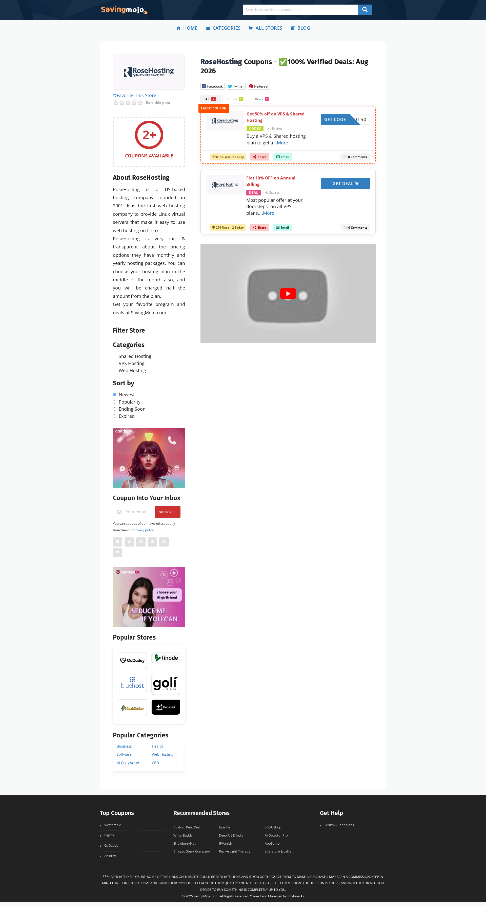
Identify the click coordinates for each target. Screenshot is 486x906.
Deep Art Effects (231, 835)
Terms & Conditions (339, 825)
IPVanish (225, 843)
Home (190, 28)
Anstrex (110, 856)
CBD (155, 762)
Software (124, 754)
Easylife (224, 827)
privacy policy (143, 530)
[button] (212, 86)
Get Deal (344, 183)
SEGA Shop (273, 827)
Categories (226, 28)
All (209, 99)
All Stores (269, 28)
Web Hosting (162, 754)
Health (157, 746)
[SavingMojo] (124, 10)
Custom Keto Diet (186, 827)
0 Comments (357, 158)
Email (284, 158)
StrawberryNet (184, 843)
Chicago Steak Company (191, 851)
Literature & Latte (278, 851)
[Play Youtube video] (288, 293)
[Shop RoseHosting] (149, 72)
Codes (234, 99)
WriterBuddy (183, 835)
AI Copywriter (128, 762)
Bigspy (109, 835)
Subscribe (167, 512)
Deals (261, 99)
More (282, 144)
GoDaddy (111, 845)
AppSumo (272, 843)
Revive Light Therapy (234, 851)
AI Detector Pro (276, 835)
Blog (303, 28)
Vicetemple (112, 825)
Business (124, 746)
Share (261, 158)
